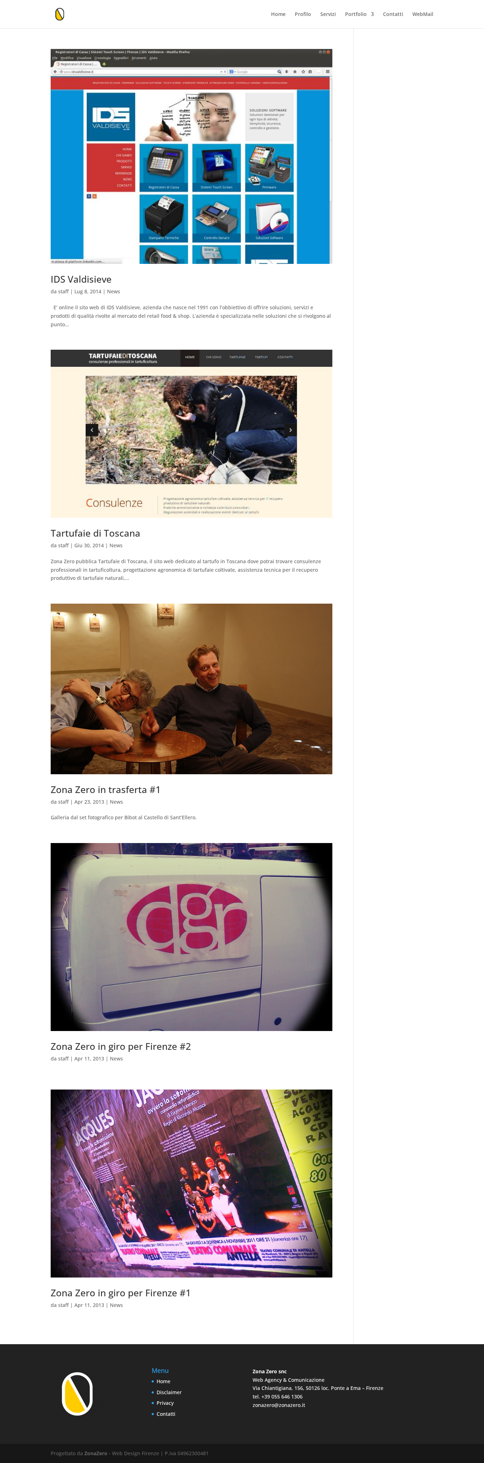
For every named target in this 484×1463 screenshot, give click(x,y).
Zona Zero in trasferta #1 (106, 789)
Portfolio (356, 14)
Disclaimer (169, 1392)
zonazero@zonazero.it (279, 1405)
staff (63, 291)
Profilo (303, 14)
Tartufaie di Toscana (95, 533)
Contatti (393, 14)
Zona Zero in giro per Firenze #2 (121, 1046)
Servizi (328, 14)
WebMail (422, 14)
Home (278, 14)
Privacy (165, 1403)
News (113, 291)
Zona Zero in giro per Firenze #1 (121, 1292)
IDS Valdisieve (81, 279)
